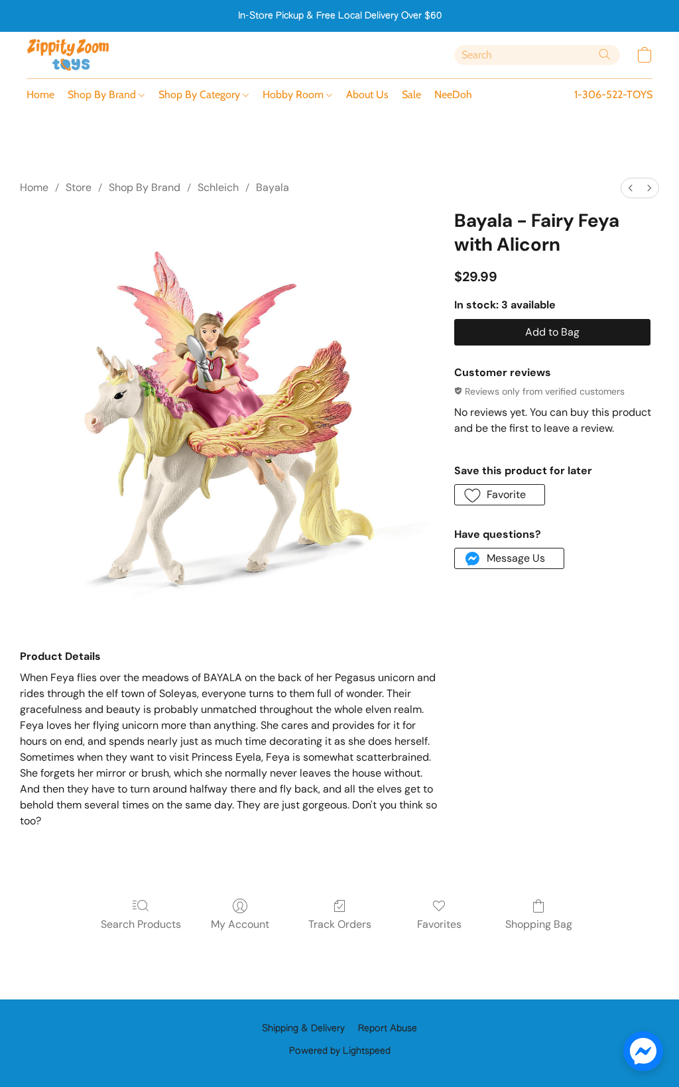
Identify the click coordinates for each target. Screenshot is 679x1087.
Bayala (272, 187)
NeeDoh (453, 94)
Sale (411, 94)
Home (40, 94)
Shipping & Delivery (303, 1028)
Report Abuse (387, 1028)
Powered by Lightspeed (340, 1051)
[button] (68, 55)
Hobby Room (294, 94)
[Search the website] (605, 54)
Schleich (218, 187)
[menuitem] (630, 188)
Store (79, 187)
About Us (367, 94)
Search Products (141, 924)
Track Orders (339, 924)
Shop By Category (200, 94)
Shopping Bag (538, 924)
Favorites (439, 924)
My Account (240, 924)
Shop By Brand (103, 94)
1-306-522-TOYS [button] (613, 94)
